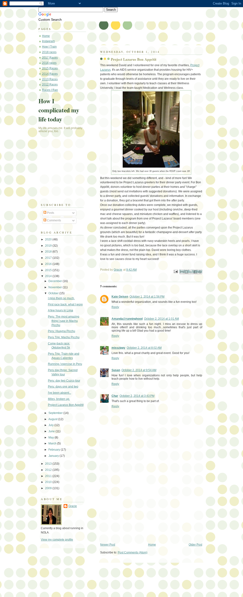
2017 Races (50, 57)
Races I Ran (50, 90)
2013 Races (50, 79)
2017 (48, 257)
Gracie (72, 506)
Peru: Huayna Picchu (61, 331)
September (55, 413)
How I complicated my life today (58, 110)
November (55, 287)
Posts (50, 212)
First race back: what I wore (65, 304)
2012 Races (50, 84)
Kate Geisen (120, 296)
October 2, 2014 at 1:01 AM (161, 318)
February (54, 449)
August (53, 419)
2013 (48, 463)
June (52, 431)
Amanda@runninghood (127, 318)
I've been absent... (59, 392)
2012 (48, 470)
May (51, 437)
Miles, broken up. (59, 399)
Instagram (48, 41)
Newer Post (107, 544)
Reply (115, 307)
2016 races (49, 63)
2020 (48, 239)
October (53, 293)
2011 (48, 476)
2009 (48, 488)
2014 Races (50, 73)
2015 (48, 270)
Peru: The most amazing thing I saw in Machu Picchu (63, 321)
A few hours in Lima (60, 310)
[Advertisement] (135, 510)
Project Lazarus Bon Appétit (66, 405)
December (55, 281)
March (52, 443)
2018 (48, 251)
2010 (48, 482)
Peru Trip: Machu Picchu (63, 337)
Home (152, 544)
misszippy (118, 347)
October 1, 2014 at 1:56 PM (147, 296)
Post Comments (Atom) (132, 552)
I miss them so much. (61, 298)
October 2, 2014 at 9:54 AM (139, 370)
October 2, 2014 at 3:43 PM (137, 396)
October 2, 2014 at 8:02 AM (144, 347)
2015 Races (50, 68)
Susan (116, 370)
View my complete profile (57, 539)
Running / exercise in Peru (65, 364)
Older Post (195, 544)
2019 (48, 245)
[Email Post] (175, 271)
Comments (53, 220)
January (54, 456)
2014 (48, 276)
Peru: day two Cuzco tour (64, 380)
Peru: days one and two (63, 386)
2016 (48, 264)
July (51, 425)
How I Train (49, 46)
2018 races (49, 52)
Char (115, 396)
